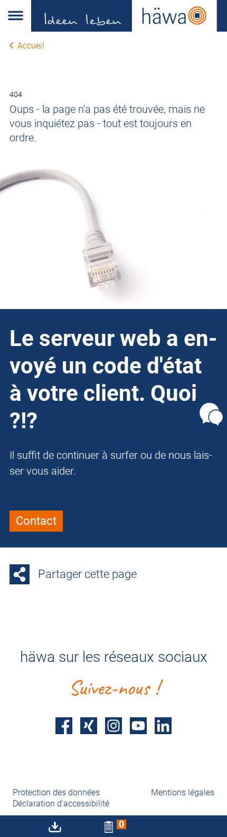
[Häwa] (129, 16)
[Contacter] (211, 414)
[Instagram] (113, 726)
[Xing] (88, 726)
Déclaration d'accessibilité (61, 803)
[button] (15, 16)
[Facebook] (63, 726)
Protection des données (56, 792)
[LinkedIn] (163, 726)
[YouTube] (138, 726)
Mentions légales (182, 792)
